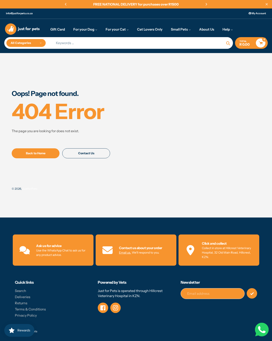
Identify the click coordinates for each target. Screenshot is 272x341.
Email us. (125, 252)
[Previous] (66, 4)
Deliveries (22, 297)
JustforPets (29, 188)
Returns (21, 303)
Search (20, 291)
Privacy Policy (26, 315)
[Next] (206, 4)
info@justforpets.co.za (19, 13)
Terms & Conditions (30, 309)
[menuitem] (57, 29)
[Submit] (252, 293)
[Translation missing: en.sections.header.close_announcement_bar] (267, 4)
